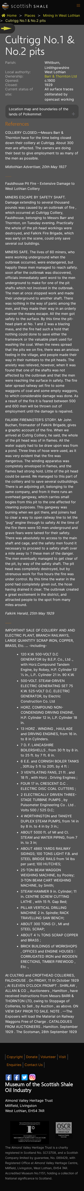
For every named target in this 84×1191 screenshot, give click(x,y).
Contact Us (34, 1065)
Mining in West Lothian (61, 15)
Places (30, 15)
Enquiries (14, 1065)
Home (12, 15)
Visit (62, 1057)
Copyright (15, 1057)
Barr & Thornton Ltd (61, 76)
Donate (31, 1057)
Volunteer (48, 1057)
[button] (78, 5)
